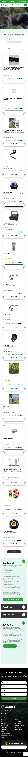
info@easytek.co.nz (8, 713)
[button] (24, 57)
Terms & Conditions (6, 733)
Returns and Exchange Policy (6, 736)
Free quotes (13, 1)
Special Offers (18, 729)
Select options (14, 482)
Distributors (4, 723)
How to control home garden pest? (13, 599)
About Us (3, 721)
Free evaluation (6, 1)
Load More (14, 551)
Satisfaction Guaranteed (22, 1)
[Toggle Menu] (26, 4)
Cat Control (18, 721)
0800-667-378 (7, 710)
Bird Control (17, 719)
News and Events (5, 725)
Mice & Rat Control (19, 725)
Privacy (2, 731)
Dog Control (18, 723)
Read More (9, 646)
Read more (6, 81)
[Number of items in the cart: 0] (18, 5)
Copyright (3, 729)
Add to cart (14, 112)
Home (2, 719)
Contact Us (4, 727)
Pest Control (18, 727)
